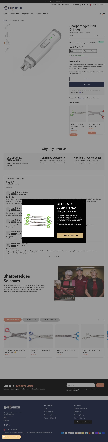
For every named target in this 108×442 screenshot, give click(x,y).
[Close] (84, 201)
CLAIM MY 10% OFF (70, 236)
